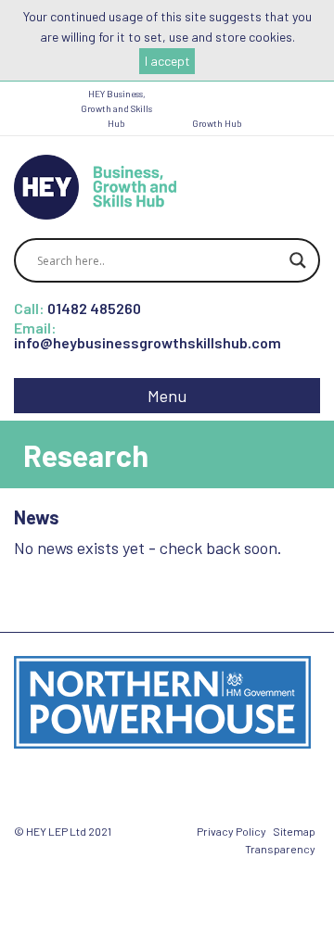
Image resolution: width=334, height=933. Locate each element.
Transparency (280, 848)
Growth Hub (217, 123)
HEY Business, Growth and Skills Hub (116, 108)
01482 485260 (94, 308)
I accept (167, 61)
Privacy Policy (231, 831)
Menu (167, 395)
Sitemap (294, 831)
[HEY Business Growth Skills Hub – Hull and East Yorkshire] (95, 185)
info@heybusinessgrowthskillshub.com (147, 342)
